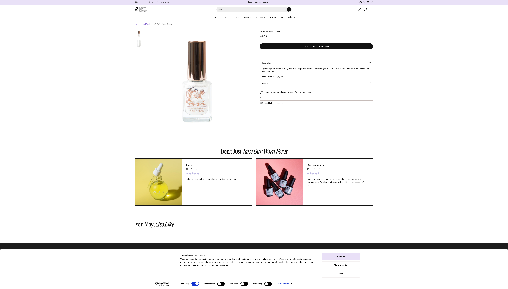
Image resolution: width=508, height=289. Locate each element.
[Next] (373, 182)
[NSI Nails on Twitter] (364, 3)
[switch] (221, 284)
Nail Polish (146, 24)
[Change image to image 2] (139, 44)
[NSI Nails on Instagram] (371, 3)
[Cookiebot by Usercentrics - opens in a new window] (162, 284)
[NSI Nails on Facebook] (360, 3)
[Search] (289, 9)
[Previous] (135, 182)
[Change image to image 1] (139, 34)
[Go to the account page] (360, 9)
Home (137, 24)
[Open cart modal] (370, 9)
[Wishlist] (365, 9)
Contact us (279, 103)
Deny (341, 274)
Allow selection (341, 265)
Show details (283, 284)
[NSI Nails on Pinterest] (368, 3)
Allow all (341, 256)
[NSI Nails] (141, 9)
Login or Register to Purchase (316, 46)
